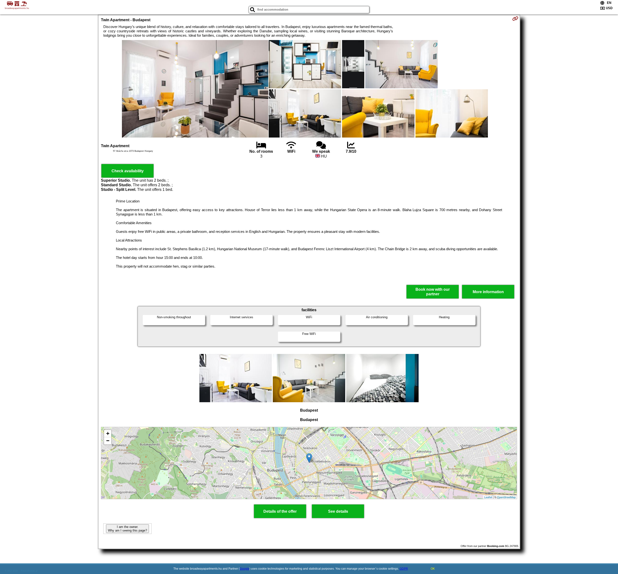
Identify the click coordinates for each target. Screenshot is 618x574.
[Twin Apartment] (195, 89)
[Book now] (515, 18)
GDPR (404, 568)
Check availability (128, 171)
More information (488, 292)
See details (338, 511)
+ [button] (107, 433)
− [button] (107, 441)
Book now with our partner (432, 291)
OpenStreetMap (506, 497)
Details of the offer (280, 511)
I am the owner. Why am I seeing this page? (127, 528)
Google (244, 568)
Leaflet (488, 497)
